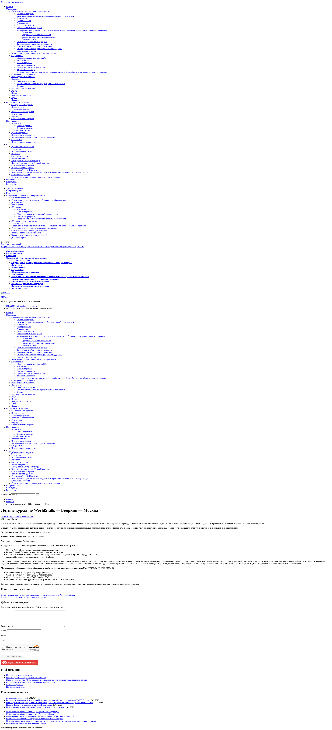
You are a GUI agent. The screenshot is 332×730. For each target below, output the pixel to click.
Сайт (3, 640)
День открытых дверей (11, 244)
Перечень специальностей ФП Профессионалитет (33, 137)
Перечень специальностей (23, 135)
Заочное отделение (25, 128)
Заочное (20, 86)
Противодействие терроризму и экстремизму (26, 677)
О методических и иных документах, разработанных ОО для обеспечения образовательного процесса (62, 72)
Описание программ (26, 65)
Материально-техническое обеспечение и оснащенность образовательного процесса (48, 226)
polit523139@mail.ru (28, 306)
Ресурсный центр (14, 191)
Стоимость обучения (20, 175)
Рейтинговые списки (20, 130)
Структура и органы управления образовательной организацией (45, 16)
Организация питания (26, 51)
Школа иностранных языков (23, 142)
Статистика (16, 114)
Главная (9, 6)
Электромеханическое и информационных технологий (41, 83)
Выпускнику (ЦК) (14, 179)
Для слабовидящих (14, 188)
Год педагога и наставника (23, 88)
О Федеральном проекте (22, 105)
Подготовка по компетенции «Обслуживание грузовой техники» (35, 707)
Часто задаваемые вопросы (23, 76)
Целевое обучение (19, 133)
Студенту (10, 144)
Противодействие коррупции (19, 675)
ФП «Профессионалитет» (17, 102)
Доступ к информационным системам (39, 37)
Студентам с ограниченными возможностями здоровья (35, 177)
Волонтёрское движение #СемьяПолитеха (30, 163)
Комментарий (8, 626)
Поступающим (18, 107)
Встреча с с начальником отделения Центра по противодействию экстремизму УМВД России (42, 246)
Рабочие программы (20, 109)
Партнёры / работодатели (22, 112)
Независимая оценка (15, 687)
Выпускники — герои (21, 95)
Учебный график (24, 62)
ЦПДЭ (14, 90)
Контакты (10, 193)
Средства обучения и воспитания (36, 34)
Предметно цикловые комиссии (31, 67)
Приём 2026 (16, 123)
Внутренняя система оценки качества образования (33, 53)
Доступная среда (29, 39)
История (15, 93)
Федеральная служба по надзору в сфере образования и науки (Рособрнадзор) (40, 716)
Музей (14, 98)
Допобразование (24, 20)
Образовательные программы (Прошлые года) (37, 214)
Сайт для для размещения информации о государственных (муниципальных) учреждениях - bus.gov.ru (51, 721)
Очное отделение (24, 126)
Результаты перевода (26, 69)
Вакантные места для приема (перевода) (34, 46)
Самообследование (14, 684)
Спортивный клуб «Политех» (24, 170)
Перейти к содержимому (12, 2)
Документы (22, 18)
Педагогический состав (27, 25)
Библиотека (27, 32)
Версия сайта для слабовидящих (22, 662)
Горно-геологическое (26, 81)
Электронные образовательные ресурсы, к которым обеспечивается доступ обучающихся (51, 172)
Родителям (11, 184)
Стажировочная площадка (23, 74)
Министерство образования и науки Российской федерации (32, 712)
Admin (23, 517)
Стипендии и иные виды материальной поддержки (39, 48)
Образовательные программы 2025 (32, 58)
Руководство (22, 23)
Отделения (16, 79)
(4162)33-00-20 (12, 306)
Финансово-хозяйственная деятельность (34, 44)
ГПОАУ (4, 297)
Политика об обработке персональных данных (27, 723)
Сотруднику (11, 182)
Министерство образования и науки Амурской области (30, 714)
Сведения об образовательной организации (30, 11)
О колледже (11, 9)
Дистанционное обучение (22, 147)
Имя (3, 631)
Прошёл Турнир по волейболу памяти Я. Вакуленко (29, 705)
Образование (17, 55)
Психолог (15, 154)
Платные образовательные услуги (32, 41)
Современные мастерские (22, 119)
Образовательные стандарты (29, 27)
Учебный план (23, 60)
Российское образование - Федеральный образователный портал (34, 719)
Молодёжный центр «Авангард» (25, 161)
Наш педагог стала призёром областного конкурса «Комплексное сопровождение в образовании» (49, 702)
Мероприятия (17, 116)
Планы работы (17, 205)
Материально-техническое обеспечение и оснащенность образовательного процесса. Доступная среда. (62, 30)
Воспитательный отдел (21, 151)
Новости (29, 517)
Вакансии (15, 100)
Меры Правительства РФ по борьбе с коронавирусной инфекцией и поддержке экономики (46, 680)
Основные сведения (25, 13)
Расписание (16, 149)
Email (4, 635)
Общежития (16, 140)
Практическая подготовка (22, 168)
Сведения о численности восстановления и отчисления (41, 219)
